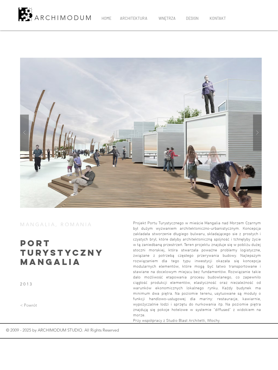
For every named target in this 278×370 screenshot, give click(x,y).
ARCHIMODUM (65, 18)
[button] (141, 133)
